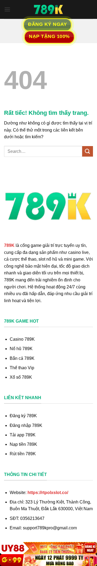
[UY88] (48, 548)
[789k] (48, 9)
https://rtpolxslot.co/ (47, 492)
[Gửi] (87, 151)
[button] (7, 9)
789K (9, 245)
